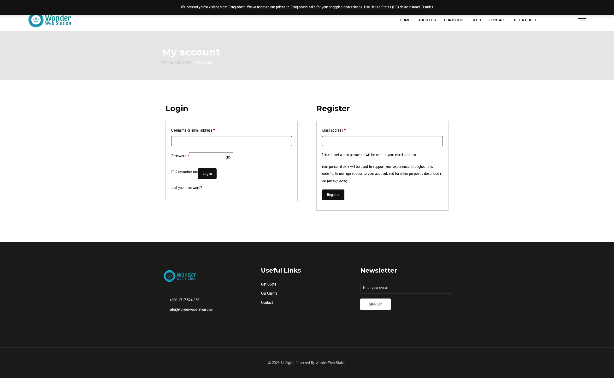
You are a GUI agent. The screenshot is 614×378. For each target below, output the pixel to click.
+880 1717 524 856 (184, 300)
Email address (334, 130)
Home (405, 20)
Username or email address (193, 130)
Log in (207, 173)
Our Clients (269, 293)
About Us (427, 20)
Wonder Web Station (331, 362)
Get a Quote (525, 20)
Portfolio (453, 20)
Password (180, 155)
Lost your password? (186, 187)
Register (333, 194)
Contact (497, 20)
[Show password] (228, 157)
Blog (476, 20)
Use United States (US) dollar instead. (392, 7)
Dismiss (427, 7)
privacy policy (337, 180)
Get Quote (268, 284)
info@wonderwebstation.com (191, 309)
